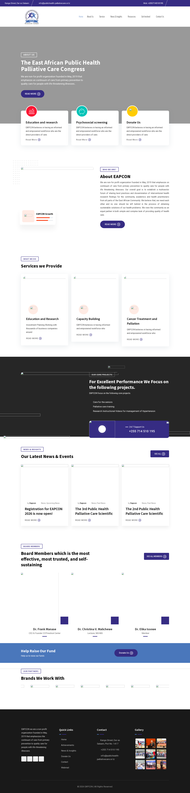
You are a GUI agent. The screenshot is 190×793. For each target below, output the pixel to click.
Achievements (67, 745)
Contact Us (160, 16)
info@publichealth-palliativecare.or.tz (54, 3)
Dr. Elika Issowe (145, 629)
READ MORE (32, 338)
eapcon (83, 503)
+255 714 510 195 (142, 431)
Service (102, 16)
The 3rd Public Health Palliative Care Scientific (94, 511)
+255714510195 (155, 3)
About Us (90, 16)
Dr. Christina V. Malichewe (95, 629)
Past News (101, 503)
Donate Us (124, 653)
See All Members (154, 556)
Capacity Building (88, 319)
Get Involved (145, 16)
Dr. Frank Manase (44, 629)
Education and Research (42, 319)
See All (157, 454)
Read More (30, 94)
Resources (132, 16)
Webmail (65, 767)
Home (81, 16)
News (94, 503)
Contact (64, 762)
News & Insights (116, 16)
